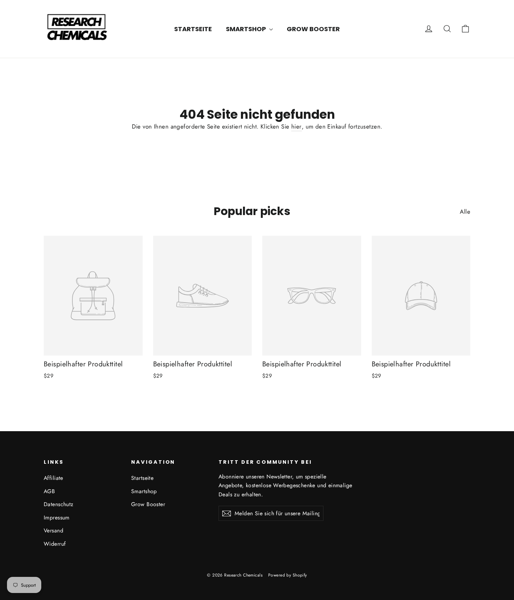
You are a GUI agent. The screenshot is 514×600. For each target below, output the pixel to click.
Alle (465, 211)
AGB (49, 491)
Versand (53, 530)
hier (296, 126)
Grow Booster (313, 29)
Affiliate (53, 478)
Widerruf (55, 544)
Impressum (57, 517)
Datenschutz (58, 504)
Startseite (193, 29)
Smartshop (246, 29)
